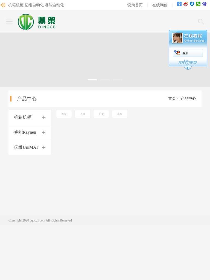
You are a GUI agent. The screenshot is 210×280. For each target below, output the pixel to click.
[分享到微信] (198, 4)
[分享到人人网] (192, 4)
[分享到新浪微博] (185, 4)
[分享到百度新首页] (204, 4)
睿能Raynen (25, 132)
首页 (172, 99)
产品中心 (188, 99)
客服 (185, 53)
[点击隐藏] (188, 69)
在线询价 (160, 5)
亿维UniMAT (26, 147)
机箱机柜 (22, 117)
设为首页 (135, 5)
